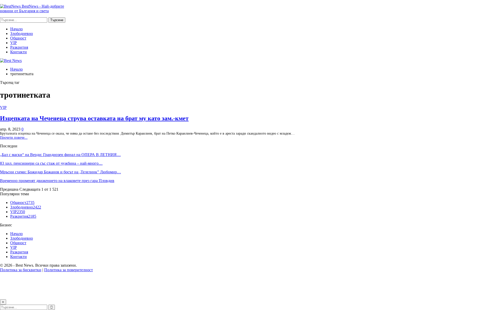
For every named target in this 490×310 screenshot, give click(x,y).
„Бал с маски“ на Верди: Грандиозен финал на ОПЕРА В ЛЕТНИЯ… (60, 154)
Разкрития (19, 47)
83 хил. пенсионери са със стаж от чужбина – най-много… (51, 163)
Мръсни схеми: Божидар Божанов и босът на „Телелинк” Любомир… (60, 172)
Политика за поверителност (68, 270)
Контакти (18, 52)
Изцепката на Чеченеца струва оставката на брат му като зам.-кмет (94, 118)
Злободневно (21, 33)
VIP (13, 43)
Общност (18, 38)
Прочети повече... (14, 137)
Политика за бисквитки (20, 270)
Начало (16, 29)
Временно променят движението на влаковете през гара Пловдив (57, 180)
